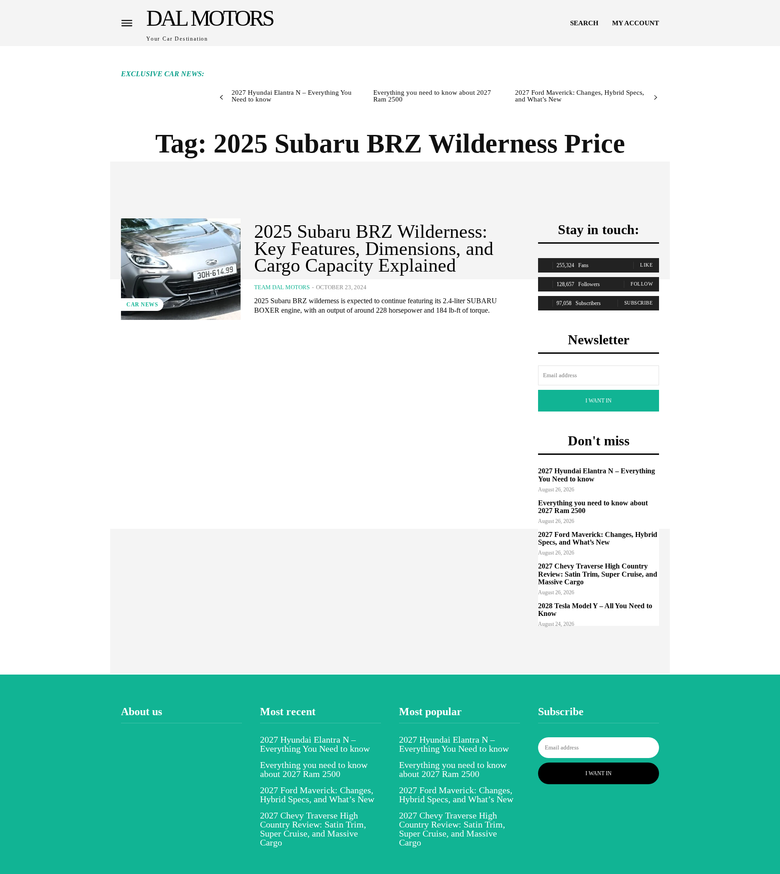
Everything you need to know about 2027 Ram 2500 (432, 96)
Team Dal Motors (282, 287)
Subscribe (638, 302)
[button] (584, 23)
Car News (142, 304)
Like (646, 265)
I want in (598, 401)
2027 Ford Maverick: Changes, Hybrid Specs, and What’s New (579, 96)
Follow (642, 284)
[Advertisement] (382, 66)
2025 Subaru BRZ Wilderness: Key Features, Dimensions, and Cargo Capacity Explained (373, 248)
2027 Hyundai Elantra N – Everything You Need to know (292, 96)
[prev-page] (221, 97)
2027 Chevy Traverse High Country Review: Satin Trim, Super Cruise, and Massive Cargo (597, 574)
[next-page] (655, 97)
